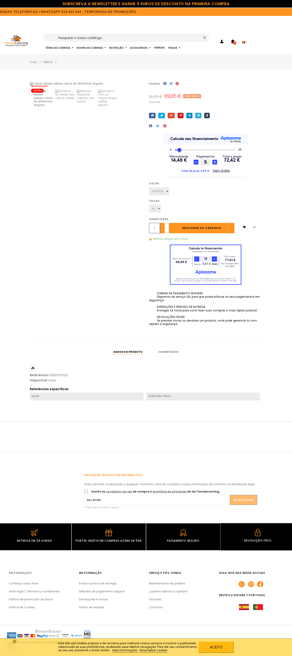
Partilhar (164, 84)
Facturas (155, 599)
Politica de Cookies (22, 607)
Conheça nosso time (23, 583)
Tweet (171, 84)
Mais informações (125, 650)
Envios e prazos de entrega (97, 583)
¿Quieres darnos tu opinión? (168, 591)
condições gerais (119, 492)
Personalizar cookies (153, 650)
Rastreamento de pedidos (167, 583)
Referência (39, 375)
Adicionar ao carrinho (201, 228)
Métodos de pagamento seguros (102, 591)
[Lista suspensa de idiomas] (245, 37)
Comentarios (168, 352)
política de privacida (171, 492)
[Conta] (222, 42)
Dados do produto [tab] (127, 352)
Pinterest (177, 84)
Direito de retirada (91, 607)
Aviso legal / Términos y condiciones (34, 591)
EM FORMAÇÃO (20, 573)
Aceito (216, 647)
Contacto (155, 607)
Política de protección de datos (31, 599)
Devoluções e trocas (93, 599)
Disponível (38, 380)
